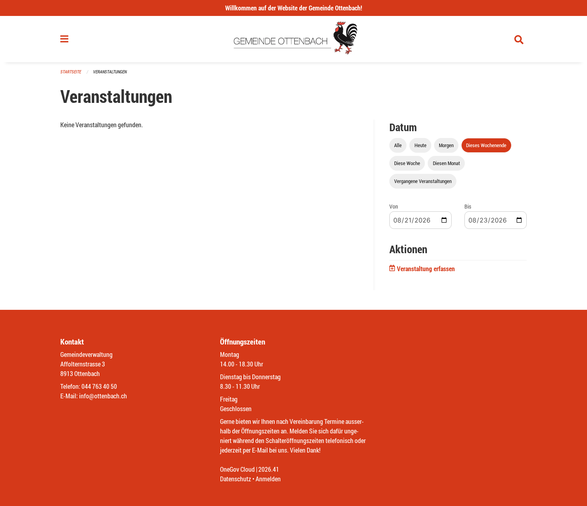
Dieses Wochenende (486, 145)
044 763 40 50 (99, 386)
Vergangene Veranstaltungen (423, 181)
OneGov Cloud (237, 469)
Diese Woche (407, 163)
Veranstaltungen (110, 72)
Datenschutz (235, 478)
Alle (398, 145)
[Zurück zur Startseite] (293, 39)
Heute (420, 145)
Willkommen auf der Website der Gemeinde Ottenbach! (293, 8)
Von (393, 206)
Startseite (70, 72)
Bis (467, 206)
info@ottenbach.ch (103, 396)
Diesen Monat (446, 163)
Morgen (446, 145)
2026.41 (268, 469)
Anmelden (268, 478)
